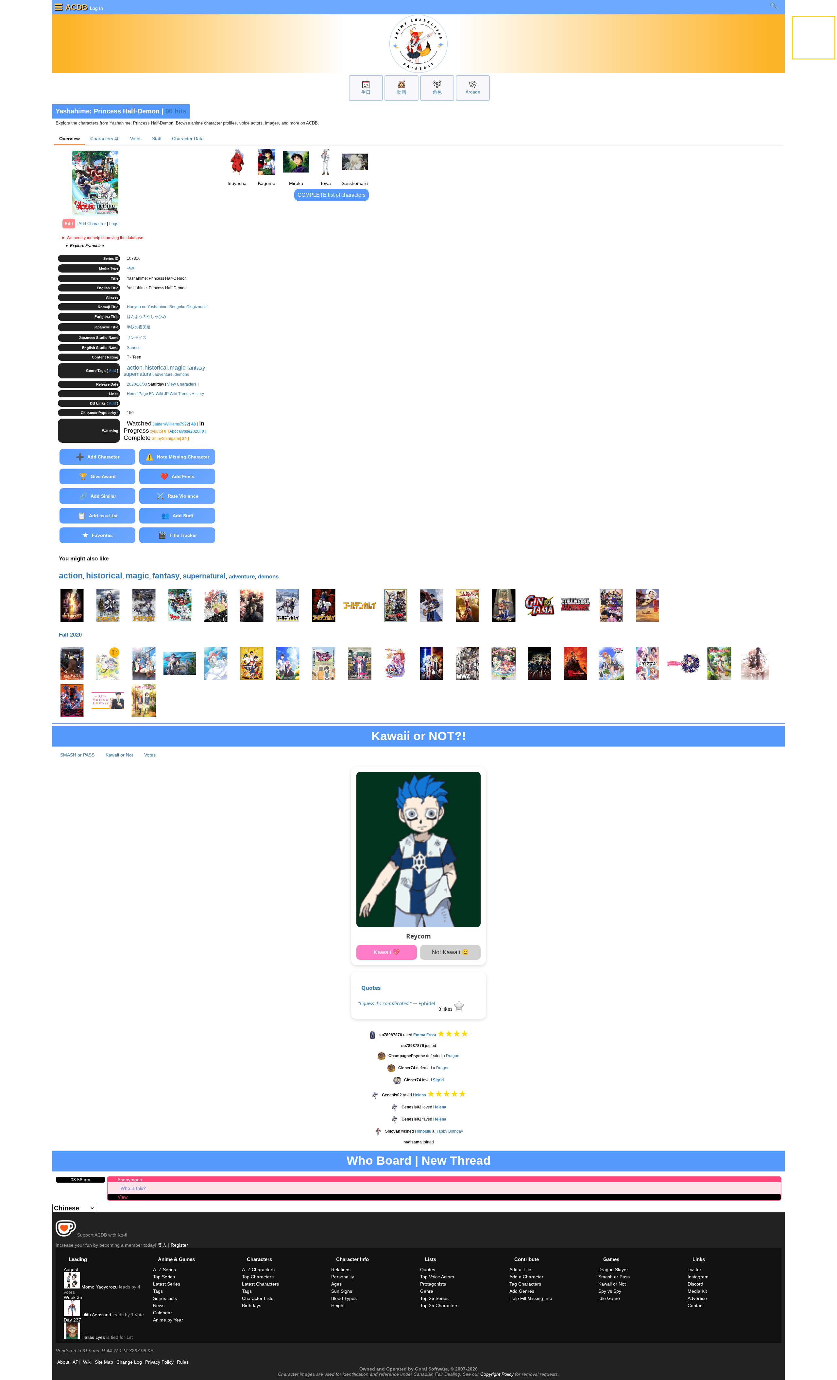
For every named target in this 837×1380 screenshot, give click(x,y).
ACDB (76, 7)
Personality (342, 1276)
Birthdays (251, 1305)
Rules (183, 1362)
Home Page (137, 393)
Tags (158, 1291)
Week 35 (73, 1297)
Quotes (371, 987)
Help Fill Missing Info (530, 1298)
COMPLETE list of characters (332, 195)
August (71, 1269)
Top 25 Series (434, 1298)
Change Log (129, 1362)
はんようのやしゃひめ (146, 316)
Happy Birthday (449, 1131)
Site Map (104, 1362)
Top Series (164, 1276)
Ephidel (426, 1003)
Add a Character (526, 1276)
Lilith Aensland (95, 1314)
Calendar (162, 1312)
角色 (437, 92)
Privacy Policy (159, 1362)
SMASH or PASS (77, 754)
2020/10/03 (137, 384)
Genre (426, 1291)
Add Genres (521, 1291)
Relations (340, 1269)
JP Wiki (170, 393)
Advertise (697, 1298)
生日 (365, 92)
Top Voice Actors (437, 1276)
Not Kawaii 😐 (450, 952)
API (76, 1362)
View (123, 1197)
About (63, 1362)
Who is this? (133, 1188)
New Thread (456, 1160)
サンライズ (136, 337)
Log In (96, 8)
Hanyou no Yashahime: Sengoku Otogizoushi (167, 307)
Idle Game (609, 1298)
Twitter (694, 1269)
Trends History (191, 393)
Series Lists (165, 1298)
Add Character (92, 223)
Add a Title (520, 1269)
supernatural (138, 374)
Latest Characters (260, 1284)
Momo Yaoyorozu (99, 1286)
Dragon (452, 1056)
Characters (105, 138)
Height (338, 1305)
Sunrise (134, 347)
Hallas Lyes (92, 1337)
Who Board (379, 1160)
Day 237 (72, 1319)
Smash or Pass (614, 1276)
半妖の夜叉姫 (138, 327)
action (135, 367)
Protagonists (433, 1284)
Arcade (473, 91)
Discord (695, 1284)
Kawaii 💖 (387, 952)
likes (446, 1009)
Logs (113, 223)
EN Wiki (156, 393)
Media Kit (697, 1291)
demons (182, 374)
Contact (696, 1305)
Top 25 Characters (439, 1305)
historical (156, 367)
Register (179, 1245)
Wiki (87, 1362)
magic (177, 367)
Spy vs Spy (609, 1291)
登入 (162, 1245)
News (158, 1305)
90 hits (175, 111)
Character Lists (257, 1298)
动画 (401, 92)
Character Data (188, 138)
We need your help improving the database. (105, 238)
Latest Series (166, 1284)
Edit (69, 223)
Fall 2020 (70, 635)
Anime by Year (168, 1319)
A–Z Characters (258, 1269)
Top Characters (258, 1276)
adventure (164, 374)
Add (112, 371)
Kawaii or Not (119, 754)
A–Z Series (164, 1269)
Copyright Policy (497, 1374)
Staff (157, 138)
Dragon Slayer (613, 1269)
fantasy (196, 368)
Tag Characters (525, 1284)
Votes (136, 138)
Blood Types (344, 1298)
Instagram (698, 1276)
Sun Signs (341, 1291)
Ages (336, 1284)
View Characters (181, 384)
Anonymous (129, 1179)
